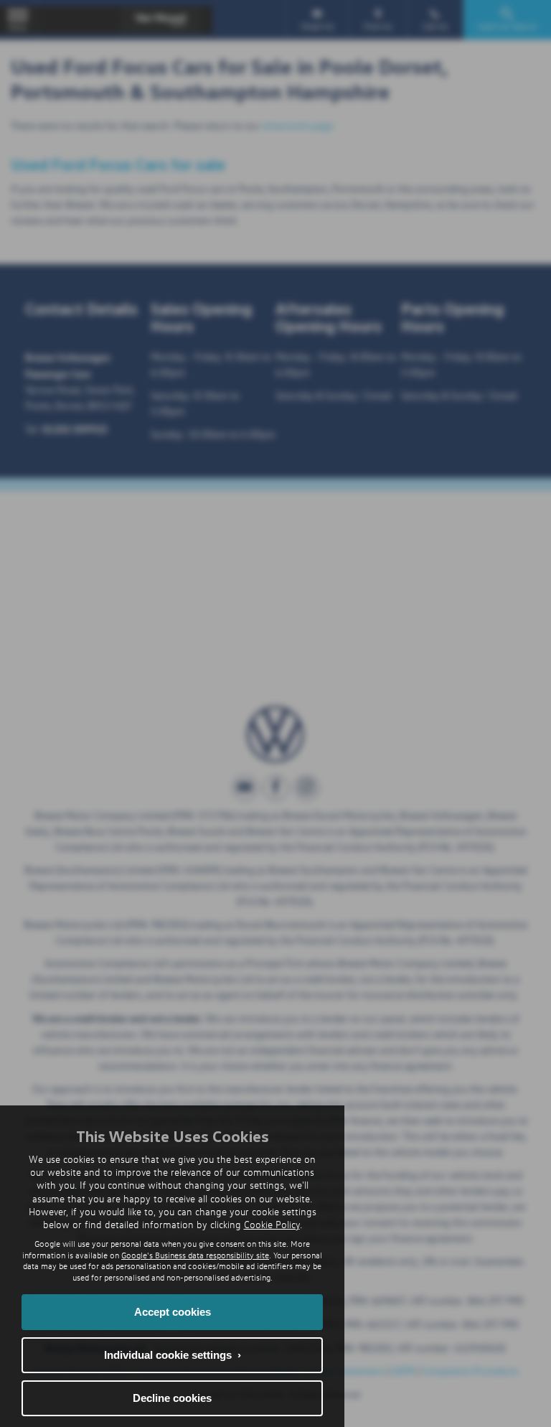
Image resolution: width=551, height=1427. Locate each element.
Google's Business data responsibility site (195, 1255)
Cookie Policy (272, 1224)
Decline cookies (172, 1398)
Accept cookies (172, 1312)
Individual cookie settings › (172, 1355)
